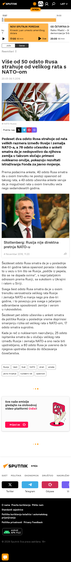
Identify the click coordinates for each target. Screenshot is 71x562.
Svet (24, 367)
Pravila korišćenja (21, 505)
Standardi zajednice (12, 509)
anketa (51, 367)
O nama (6, 505)
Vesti (15, 367)
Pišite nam (37, 505)
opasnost (40, 373)
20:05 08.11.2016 (11, 78)
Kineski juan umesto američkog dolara (27, 32)
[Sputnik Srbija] (10, 5)
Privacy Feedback (33, 522)
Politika (16, 475)
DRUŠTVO (47, 475)
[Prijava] (46, 3)
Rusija (6, 367)
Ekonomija (32, 475)
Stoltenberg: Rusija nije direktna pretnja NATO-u (31, 244)
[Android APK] (12, 532)
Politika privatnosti (12, 522)
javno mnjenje (9, 373)
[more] (65, 253)
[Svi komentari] (5, 557)
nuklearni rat (26, 373)
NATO (32, 367)
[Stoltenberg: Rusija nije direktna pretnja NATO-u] (35, 216)
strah (41, 367)
